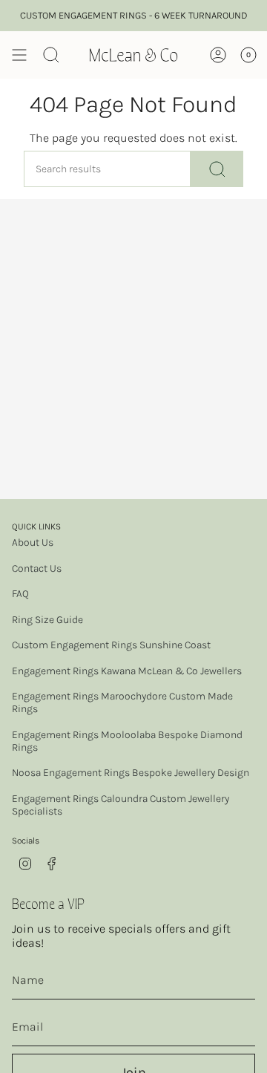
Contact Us (37, 568)
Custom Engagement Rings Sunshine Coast (111, 645)
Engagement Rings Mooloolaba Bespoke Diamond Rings (127, 741)
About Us (32, 542)
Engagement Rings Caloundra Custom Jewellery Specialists (120, 805)
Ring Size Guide (47, 619)
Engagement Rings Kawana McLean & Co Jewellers (127, 671)
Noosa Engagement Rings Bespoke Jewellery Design (130, 772)
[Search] (217, 169)
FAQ (20, 593)
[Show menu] (19, 55)
